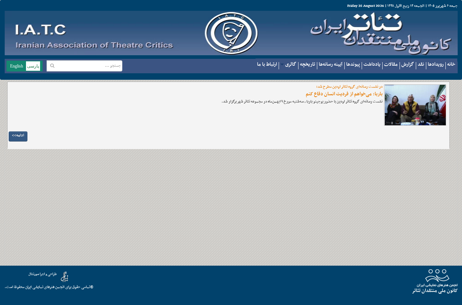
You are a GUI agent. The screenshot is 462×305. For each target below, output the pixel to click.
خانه (451, 64)
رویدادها (436, 64)
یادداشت (371, 64)
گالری (290, 64)
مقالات (391, 64)
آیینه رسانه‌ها (331, 64)
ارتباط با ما (267, 64)
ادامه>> (18, 135)
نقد (421, 64)
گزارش (407, 64)
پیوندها (353, 64)
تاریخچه (307, 64)
